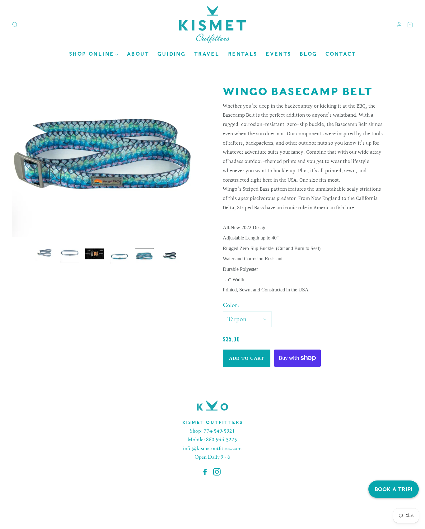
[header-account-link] (397, 24)
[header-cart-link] (407, 24)
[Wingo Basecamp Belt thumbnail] (44, 254)
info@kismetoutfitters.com (212, 448)
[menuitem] (93, 54)
